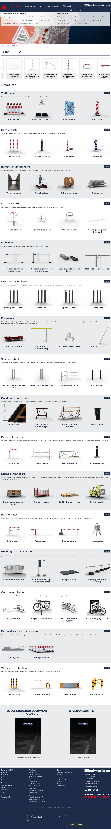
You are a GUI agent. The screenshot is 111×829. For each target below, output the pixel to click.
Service (4, 783)
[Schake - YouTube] (89, 790)
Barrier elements (12, 437)
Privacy (29, 820)
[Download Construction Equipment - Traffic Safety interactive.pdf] (28, 736)
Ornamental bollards (14, 281)
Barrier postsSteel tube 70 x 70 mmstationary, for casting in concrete (57, 79)
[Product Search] (80, 10)
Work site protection (14, 668)
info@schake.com (91, 783)
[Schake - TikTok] (97, 790)
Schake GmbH (7, 770)
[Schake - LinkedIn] (86, 790)
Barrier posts (9, 129)
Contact (60, 770)
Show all (107, 93)
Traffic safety (9, 93)
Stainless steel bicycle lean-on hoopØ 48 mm (39, 77)
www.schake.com (91, 786)
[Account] (71, 10)
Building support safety (16, 398)
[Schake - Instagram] (94, 790)
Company (60, 777)
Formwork (7, 318)
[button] (109, 1)
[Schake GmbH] (3, 6)
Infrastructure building (15, 166)
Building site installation (16, 551)
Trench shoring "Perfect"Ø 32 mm (93, 76)
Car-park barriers (12, 203)
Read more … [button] (57, 97)
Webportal (5, 797)
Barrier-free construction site (19, 631)
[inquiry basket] (75, 10)
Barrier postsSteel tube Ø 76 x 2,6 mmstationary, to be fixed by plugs (21, 78)
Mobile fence (9, 242)
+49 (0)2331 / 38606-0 (92, 781)
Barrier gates (9, 514)
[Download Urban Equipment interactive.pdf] (83, 736)
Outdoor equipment (14, 592)
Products (32, 770)
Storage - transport (13, 473)
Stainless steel (10, 359)
